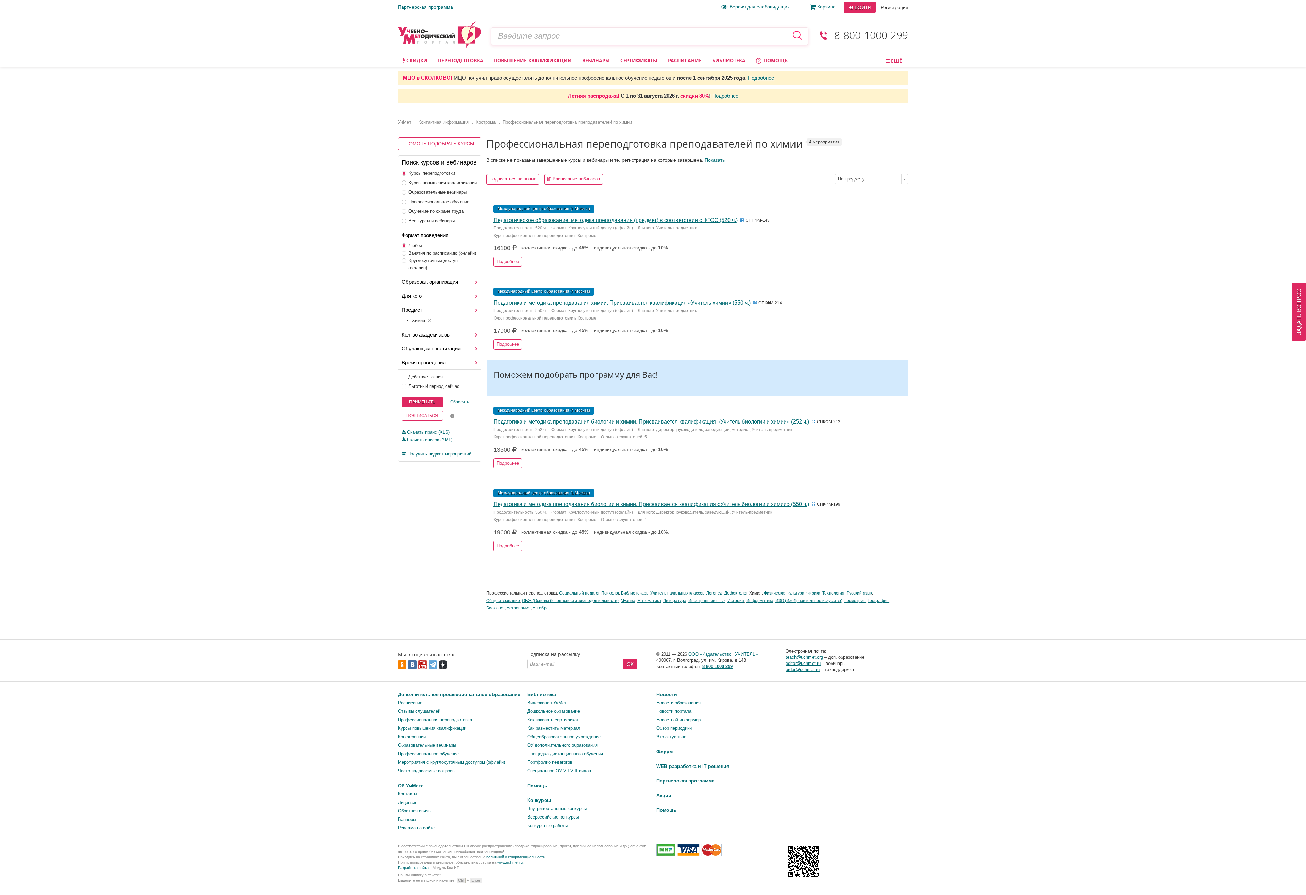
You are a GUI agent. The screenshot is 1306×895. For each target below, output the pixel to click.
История (735, 600)
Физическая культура (784, 593)
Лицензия (407, 802)
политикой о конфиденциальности (515, 857)
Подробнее (761, 78)
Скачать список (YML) (429, 439)
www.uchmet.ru (510, 862)
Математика (649, 600)
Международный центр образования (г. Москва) (544, 208)
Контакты (407, 793)
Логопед (714, 593)
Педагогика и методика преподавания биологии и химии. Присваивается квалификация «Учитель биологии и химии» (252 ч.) (651, 422)
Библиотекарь (634, 593)
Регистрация (894, 7)
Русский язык (859, 593)
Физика (813, 593)
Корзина (826, 7)
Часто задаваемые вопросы (426, 770)
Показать (715, 160)
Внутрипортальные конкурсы (557, 808)
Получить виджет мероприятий (439, 454)
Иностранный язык (706, 600)
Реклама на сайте (416, 827)
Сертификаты (638, 60)
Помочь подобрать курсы (439, 144)
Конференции (412, 736)
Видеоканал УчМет (547, 702)
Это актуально (671, 736)
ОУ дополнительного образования (562, 745)
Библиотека (729, 60)
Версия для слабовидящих (760, 7)
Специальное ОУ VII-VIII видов (559, 770)
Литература (674, 600)
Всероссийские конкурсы (553, 817)
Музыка (628, 600)
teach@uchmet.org (804, 657)
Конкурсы (539, 800)
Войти (862, 7)
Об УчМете (411, 785)
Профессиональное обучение (438, 201)
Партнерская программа (425, 7)
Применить (422, 402)
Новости (666, 694)
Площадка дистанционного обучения (565, 753)
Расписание (685, 60)
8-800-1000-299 (871, 35)
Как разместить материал (553, 728)
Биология (495, 608)
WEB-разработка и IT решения (692, 766)
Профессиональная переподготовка (435, 719)
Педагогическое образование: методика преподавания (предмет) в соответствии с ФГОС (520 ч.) (615, 220)
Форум (664, 751)
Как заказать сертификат (553, 719)
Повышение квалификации (533, 60)
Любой (415, 245)
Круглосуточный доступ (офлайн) (433, 264)
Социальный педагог (579, 593)
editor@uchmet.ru (803, 663)
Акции (663, 795)
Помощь (775, 60)
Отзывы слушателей (419, 711)
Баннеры (407, 819)
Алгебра (541, 608)
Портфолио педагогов (549, 762)
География (878, 600)
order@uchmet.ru (803, 669)
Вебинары (596, 60)
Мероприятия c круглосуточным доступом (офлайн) (451, 762)
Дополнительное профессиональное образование (459, 694)
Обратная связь (414, 810)
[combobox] (871, 179)
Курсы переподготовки (431, 173)
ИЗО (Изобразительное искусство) (808, 600)
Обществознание (503, 600)
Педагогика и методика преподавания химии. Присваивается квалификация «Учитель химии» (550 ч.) (622, 303)
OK (630, 664)
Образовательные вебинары (437, 192)
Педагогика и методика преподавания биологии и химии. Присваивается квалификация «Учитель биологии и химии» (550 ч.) (651, 504)
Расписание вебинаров (575, 179)
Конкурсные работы (547, 825)
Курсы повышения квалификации (442, 182)
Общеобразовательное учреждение (564, 736)
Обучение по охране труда (436, 211)
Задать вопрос (1299, 312)
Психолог (610, 593)
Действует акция (425, 376)
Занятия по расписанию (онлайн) (442, 253)
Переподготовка (460, 60)
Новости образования (678, 702)
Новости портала (673, 711)
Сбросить (459, 402)
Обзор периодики (674, 728)
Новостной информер (678, 719)
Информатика (759, 600)
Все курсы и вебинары (431, 220)
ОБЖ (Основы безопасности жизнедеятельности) (570, 600)
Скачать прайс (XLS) (428, 432)
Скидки (416, 60)
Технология (833, 593)
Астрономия (519, 608)
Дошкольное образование (553, 711)
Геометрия (855, 600)
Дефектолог (735, 593)
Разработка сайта (413, 868)
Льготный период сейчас (433, 386)
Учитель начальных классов (677, 593)
